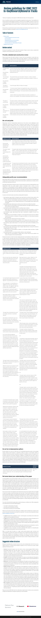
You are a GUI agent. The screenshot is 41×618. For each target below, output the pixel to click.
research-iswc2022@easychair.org (22, 29)
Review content (6, 36)
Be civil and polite (8, 38)
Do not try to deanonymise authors (11, 41)
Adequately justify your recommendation (12, 40)
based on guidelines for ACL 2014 (8, 513)
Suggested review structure (8, 44)
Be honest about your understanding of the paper (13, 42)
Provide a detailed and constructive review (12, 37)
